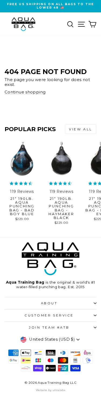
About (49, 303)
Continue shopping (25, 92)
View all (80, 129)
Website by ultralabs (50, 390)
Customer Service (49, 315)
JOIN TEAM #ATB (49, 327)
